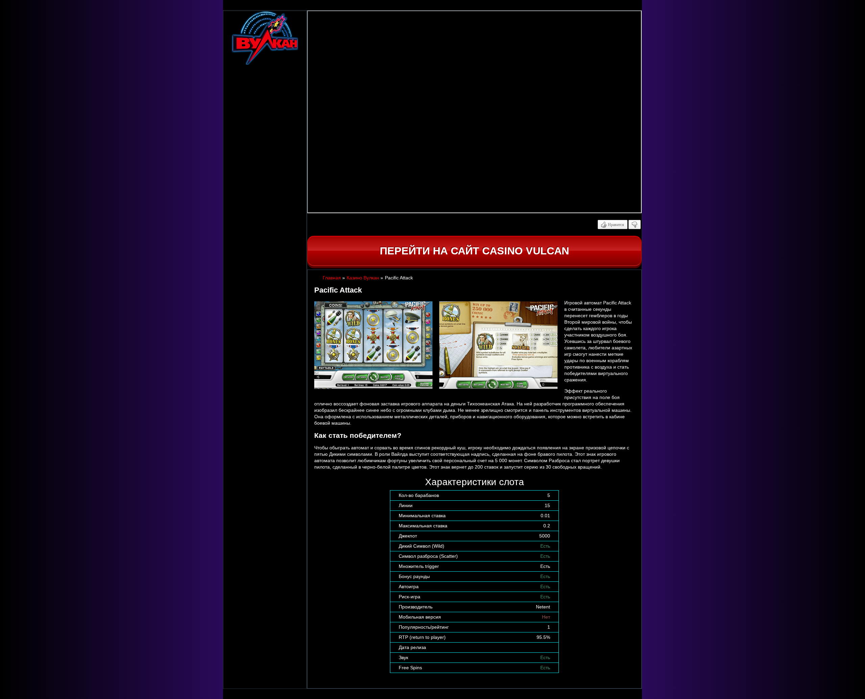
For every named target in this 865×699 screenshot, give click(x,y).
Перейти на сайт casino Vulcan (474, 251)
